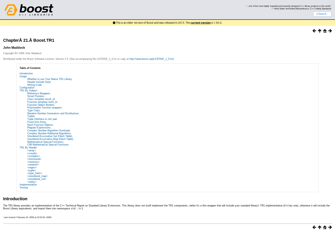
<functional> (34, 159)
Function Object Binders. (41, 104)
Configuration (27, 87)
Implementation (28, 184)
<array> (31, 150)
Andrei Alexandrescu (299, 8)
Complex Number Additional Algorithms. (49, 133)
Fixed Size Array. (37, 121)
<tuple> (31, 170)
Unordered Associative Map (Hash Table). (50, 139)
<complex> (33, 156)
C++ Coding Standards (320, 8)
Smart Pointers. (36, 96)
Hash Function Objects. (40, 124)
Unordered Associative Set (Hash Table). (50, 136)
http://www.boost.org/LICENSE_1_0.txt (151, 58)
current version (201, 22)
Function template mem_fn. (42, 101)
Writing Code (34, 84)
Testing (24, 187)
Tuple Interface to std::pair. (42, 119)
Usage (23, 76)
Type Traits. (34, 110)
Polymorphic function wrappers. (45, 107)
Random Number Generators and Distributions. (53, 113)
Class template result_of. (41, 99)
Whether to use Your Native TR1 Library (49, 79)
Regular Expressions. (39, 127)
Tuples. (31, 116)
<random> (33, 164)
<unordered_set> (36, 179)
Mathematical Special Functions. (45, 141)
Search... (323, 14)
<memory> (33, 161)
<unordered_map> (37, 176)
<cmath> (32, 153)
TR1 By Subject (28, 90)
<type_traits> (34, 173)
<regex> (32, 167)
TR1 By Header (28, 147)
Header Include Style (39, 82)
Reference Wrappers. (39, 93)
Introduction (26, 73)
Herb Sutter (279, 8)
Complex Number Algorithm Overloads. (49, 130)
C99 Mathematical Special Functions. (48, 144)
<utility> (31, 181)
